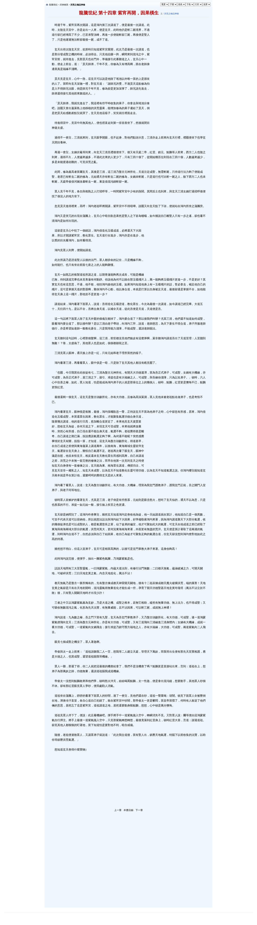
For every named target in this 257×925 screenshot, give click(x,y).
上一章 (118, 810)
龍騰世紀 (53, 4)
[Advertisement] (176, 75)
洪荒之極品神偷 (171, 13)
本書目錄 (128, 810)
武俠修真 (64, 4)
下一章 (139, 810)
